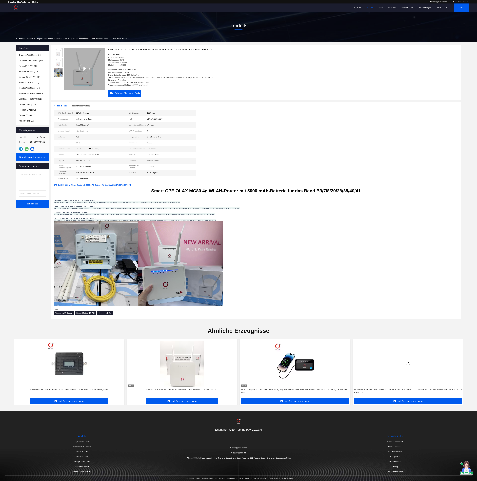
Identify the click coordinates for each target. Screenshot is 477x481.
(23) (26, 121)
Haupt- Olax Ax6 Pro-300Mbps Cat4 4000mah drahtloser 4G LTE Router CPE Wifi (69, 389)
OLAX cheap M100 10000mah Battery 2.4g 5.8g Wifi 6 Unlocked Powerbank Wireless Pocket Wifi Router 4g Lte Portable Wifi (181, 390)
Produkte (369, 8)
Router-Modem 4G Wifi (85, 313)
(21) (30, 99)
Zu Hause (357, 8)
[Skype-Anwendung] (20, 149)
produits (30, 39)
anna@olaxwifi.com (440, 2)
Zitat (461, 8)
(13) (31, 93)
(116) (28, 71)
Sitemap (395, 467)
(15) (29, 82)
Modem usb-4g (105, 313)
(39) (30, 55)
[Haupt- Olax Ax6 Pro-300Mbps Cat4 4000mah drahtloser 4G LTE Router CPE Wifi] (69, 364)
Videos (380, 8)
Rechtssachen (395, 462)
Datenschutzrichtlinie (395, 472)
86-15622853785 (462, 2)
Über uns (392, 8)
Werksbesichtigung (395, 447)
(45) (31, 61)
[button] (18, 369)
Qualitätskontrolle (395, 452)
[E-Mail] (32, 149)
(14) (30, 88)
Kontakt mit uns (407, 8)
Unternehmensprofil (395, 442)
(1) (27, 115)
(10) (29, 77)
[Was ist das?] (26, 149)
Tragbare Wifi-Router (44, 39)
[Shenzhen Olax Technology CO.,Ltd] (16, 8)
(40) (27, 110)
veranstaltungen (424, 8)
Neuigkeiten (395, 457)
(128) (28, 66)
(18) (27, 104)
